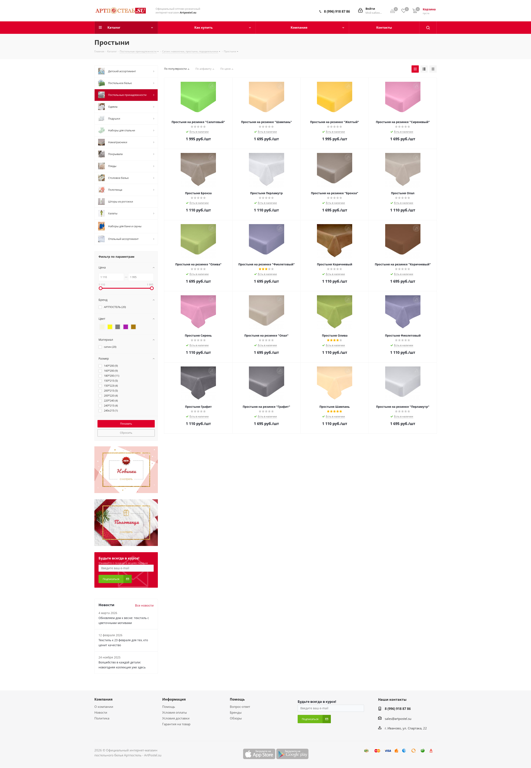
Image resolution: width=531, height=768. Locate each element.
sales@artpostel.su (398, 719)
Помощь (168, 707)
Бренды (236, 712)
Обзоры (236, 718)
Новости (100, 712)
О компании (103, 707)
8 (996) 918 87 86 (337, 11)
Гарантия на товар (176, 724)
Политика (101, 718)
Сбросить (126, 433)
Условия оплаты (174, 712)
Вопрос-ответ (240, 707)
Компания (103, 699)
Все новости (144, 605)
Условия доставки (176, 718)
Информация (174, 699)
